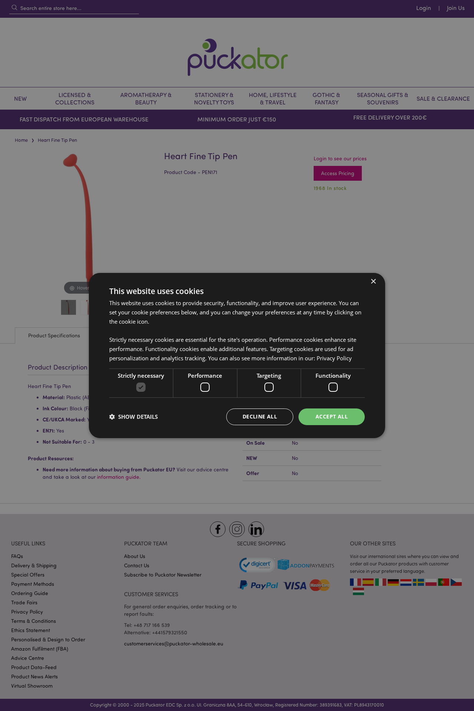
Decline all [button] (260, 416)
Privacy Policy (334, 358)
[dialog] (237, 355)
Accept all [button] (332, 416)
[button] (133, 417)
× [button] (373, 281)
